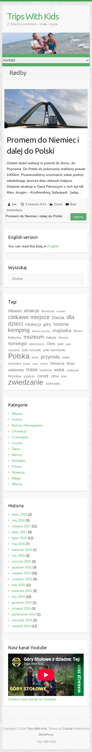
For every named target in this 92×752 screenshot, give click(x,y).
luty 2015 (18, 597)
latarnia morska (41, 331)
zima (55, 376)
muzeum (34, 337)
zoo (63, 376)
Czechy (17, 443)
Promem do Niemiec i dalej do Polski (43, 145)
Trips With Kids (33, 16)
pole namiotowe (54, 350)
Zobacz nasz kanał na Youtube (32, 699)
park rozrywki (31, 350)
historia (61, 324)
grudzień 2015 (22, 567)
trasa (31, 369)
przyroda (50, 356)
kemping (19, 330)
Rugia (26, 363)
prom (35, 357)
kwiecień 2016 (22, 550)
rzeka (44, 363)
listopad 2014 (21, 608)
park (60, 344)
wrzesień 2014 (22, 620)
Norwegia (17, 343)
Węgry (16, 478)
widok (59, 370)
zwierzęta (52, 383)
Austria (17, 419)
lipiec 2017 (19, 532)
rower (66, 357)
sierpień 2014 (21, 626)
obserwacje (36, 344)
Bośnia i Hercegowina (27, 425)
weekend (45, 370)
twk (14, 204)
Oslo (51, 343)
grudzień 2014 (22, 602)
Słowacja (57, 363)
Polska (18, 356)
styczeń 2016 (21, 561)
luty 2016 (18, 555)
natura (51, 337)
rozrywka (14, 363)
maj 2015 (18, 585)
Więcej (78, 217)
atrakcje (31, 310)
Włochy (17, 484)
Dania (58, 204)
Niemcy (63, 337)
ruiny (35, 363)
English (53, 246)
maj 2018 (18, 520)
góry (47, 324)
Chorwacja (19, 431)
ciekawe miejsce (29, 317)
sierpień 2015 (21, 573)
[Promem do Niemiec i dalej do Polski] (45, 108)
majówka (62, 330)
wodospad (73, 370)
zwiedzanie (25, 382)
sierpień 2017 (21, 526)
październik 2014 (24, 614)
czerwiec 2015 (22, 579)
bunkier (61, 311)
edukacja (33, 324)
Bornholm (47, 311)
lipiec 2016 (19, 538)
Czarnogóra (20, 437)
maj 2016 (18, 544)
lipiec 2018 (19, 514)
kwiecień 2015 (22, 591)
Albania (15, 310)
